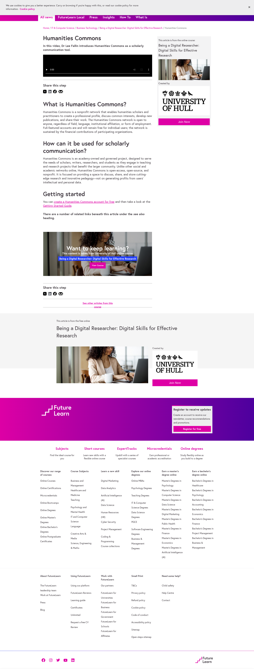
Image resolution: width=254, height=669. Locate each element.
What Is (141, 17)
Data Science (107, 505)
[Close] (249, 7)
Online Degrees (48, 510)
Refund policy (138, 600)
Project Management (111, 529)
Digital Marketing (109, 480)
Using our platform (80, 585)
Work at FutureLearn (50, 595)
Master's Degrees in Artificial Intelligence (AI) (172, 552)
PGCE (134, 521)
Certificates (76, 607)
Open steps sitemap (141, 636)
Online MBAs (137, 480)
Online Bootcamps (49, 502)
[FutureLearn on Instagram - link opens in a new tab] (50, 660)
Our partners (107, 585)
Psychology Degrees (141, 488)
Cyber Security (108, 521)
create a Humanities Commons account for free (84, 202)
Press (94, 17)
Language (75, 526)
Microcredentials (48, 495)
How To (125, 17)
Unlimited (75, 614)
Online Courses (47, 480)
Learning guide (78, 600)
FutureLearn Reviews (81, 592)
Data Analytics (108, 488)
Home (46, 27)
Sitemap (135, 629)
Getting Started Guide (57, 205)
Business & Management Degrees (137, 543)
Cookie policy (138, 607)
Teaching (75, 499)
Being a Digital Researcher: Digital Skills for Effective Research (131, 27)
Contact (166, 600)
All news (46, 17)
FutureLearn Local (71, 17)
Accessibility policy (141, 622)
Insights (109, 17)
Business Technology (87, 27)
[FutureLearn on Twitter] (58, 660)
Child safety (168, 585)
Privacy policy (138, 592)
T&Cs (134, 585)
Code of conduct (139, 614)
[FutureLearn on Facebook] (44, 660)
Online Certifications (50, 488)
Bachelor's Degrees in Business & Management (202, 543)
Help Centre (168, 592)
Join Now (184, 122)
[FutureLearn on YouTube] (65, 660)
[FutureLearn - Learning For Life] (204, 659)
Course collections (110, 546)
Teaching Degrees (140, 495)
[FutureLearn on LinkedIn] (72, 660)
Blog (42, 609)
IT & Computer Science (62, 27)
